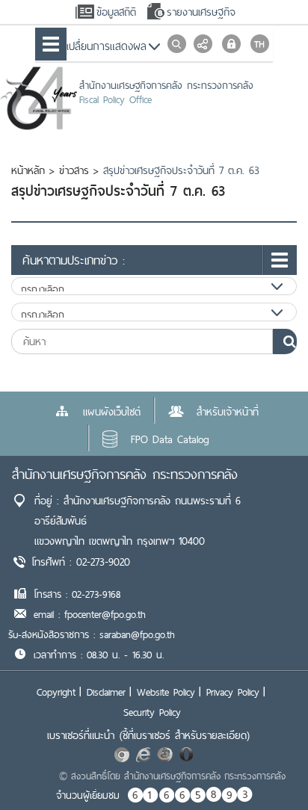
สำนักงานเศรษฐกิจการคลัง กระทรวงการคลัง (125, 474)
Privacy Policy (232, 692)
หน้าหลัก (28, 170)
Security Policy (152, 712)
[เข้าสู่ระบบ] (231, 43)
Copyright (56, 692)
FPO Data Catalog (170, 439)
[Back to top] (266, 768)
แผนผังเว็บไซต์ (112, 412)
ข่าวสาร (74, 170)
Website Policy (166, 692)
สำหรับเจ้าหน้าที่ (228, 412)
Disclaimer (106, 692)
